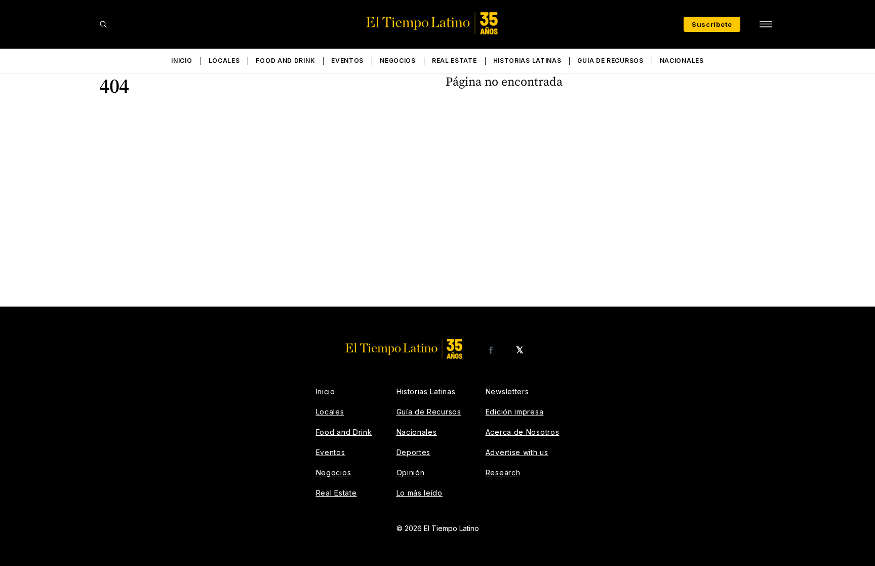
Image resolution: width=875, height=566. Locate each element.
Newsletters (507, 391)
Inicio (181, 60)
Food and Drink (285, 60)
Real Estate (454, 60)
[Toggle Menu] (765, 24)
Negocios (398, 60)
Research (503, 472)
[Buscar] (103, 24)
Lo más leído (419, 492)
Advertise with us (517, 452)
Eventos (347, 60)
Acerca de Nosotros (523, 432)
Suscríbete (712, 24)
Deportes (413, 452)
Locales (224, 60)
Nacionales (682, 60)
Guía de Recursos (610, 60)
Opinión (410, 472)
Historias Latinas (527, 60)
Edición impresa (515, 411)
